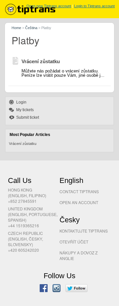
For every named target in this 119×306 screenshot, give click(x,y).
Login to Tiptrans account (94, 6)
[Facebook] (44, 289)
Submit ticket (27, 117)
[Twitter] (76, 289)
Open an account (79, 202)
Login (21, 102)
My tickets (25, 110)
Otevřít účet (74, 241)
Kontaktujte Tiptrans (84, 231)
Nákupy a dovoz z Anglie (79, 255)
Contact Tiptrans (79, 191)
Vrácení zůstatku (22, 144)
